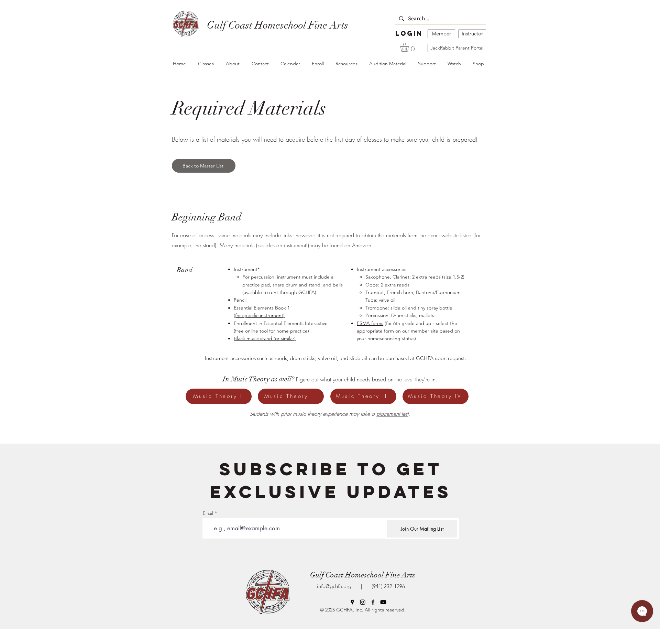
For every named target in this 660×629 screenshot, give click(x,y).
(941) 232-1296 (387, 586)
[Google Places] (352, 602)
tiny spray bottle (435, 308)
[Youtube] (383, 602)
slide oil (398, 308)
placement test (392, 413)
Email (208, 513)
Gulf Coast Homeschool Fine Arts (362, 574)
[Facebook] (373, 602)
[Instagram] (362, 602)
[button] (409, 47)
